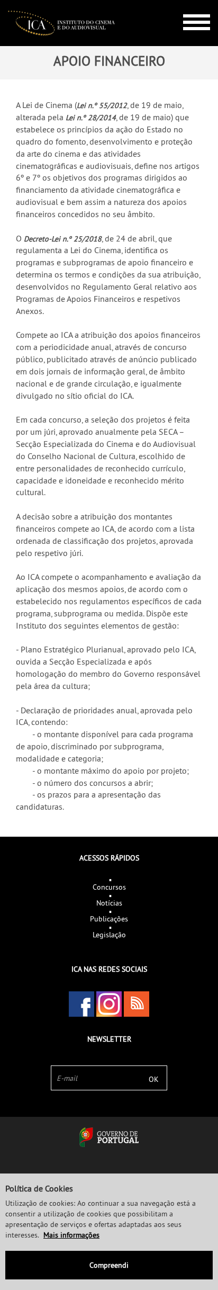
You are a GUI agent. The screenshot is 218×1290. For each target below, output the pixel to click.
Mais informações (71, 1235)
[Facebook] (81, 1004)
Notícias (109, 903)
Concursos (109, 887)
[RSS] (136, 1004)
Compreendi (109, 1265)
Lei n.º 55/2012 (102, 105)
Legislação (109, 934)
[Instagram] (109, 1004)
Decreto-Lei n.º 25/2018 (63, 239)
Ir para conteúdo (188, 4)
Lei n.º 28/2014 (91, 117)
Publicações (109, 919)
